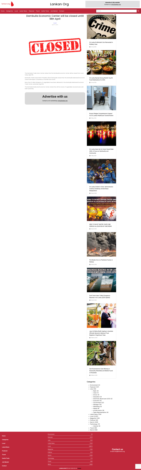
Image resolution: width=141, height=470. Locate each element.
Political (92, 420)
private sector (97, 410)
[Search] (138, 11)
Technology (93, 424)
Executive (96, 400)
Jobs (91, 389)
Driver (95, 395)
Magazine (93, 418)
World (92, 430)
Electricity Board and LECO (101, 398)
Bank (94, 391)
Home (4, 436)
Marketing (96, 406)
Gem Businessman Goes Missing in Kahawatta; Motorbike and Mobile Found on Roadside (101, 370)
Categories (5, 439)
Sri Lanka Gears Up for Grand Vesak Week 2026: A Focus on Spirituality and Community (101, 151)
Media (95, 408)
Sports (92, 422)
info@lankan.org (116, 4)
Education (96, 397)
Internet (95, 426)
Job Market (5, 462)
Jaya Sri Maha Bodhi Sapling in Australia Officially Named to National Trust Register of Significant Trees (101, 333)
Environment (94, 385)
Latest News (94, 414)
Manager (96, 404)
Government (97, 402)
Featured (92, 387)
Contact (4, 466)
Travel (92, 428)
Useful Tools (5, 458)
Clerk (95, 393)
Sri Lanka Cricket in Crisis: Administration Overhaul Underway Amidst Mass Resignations (101, 188)
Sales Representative (99, 412)
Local (91, 416)
